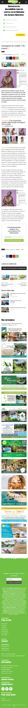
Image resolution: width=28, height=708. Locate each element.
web (14, 706)
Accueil (2, 41)
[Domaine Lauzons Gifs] (14, 472)
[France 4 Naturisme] (14, 489)
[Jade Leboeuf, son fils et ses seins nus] (5, 295)
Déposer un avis (5, 700)
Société (11, 41)
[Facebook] (7, 58)
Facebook (12, 249)
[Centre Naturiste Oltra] (14, 537)
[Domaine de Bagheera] (14, 505)
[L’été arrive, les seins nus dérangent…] (5, 302)
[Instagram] (6, 688)
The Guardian (4, 147)
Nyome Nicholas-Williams (14, 116)
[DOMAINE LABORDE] (14, 405)
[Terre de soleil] (14, 521)
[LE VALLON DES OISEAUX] (14, 437)
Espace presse (7, 679)
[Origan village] (14, 357)
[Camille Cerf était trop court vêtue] (5, 309)
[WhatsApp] (17, 58)
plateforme (4, 109)
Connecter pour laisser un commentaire (14, 268)
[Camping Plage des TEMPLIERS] (14, 389)
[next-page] (5, 315)
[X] (10, 58)
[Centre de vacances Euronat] (14, 553)
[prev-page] (2, 315)
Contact (3, 698)
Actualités (7, 41)
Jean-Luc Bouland (8, 54)
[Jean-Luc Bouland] (2, 54)
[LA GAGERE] (14, 373)
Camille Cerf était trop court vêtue (17, 307)
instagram (18, 249)
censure (7, 249)
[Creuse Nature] (14, 456)
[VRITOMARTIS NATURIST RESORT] (14, 341)
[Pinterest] (14, 58)
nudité (22, 249)
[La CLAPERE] (14, 421)
